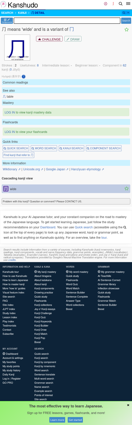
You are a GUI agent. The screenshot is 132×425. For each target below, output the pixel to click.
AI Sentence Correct (109, 280)
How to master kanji (13, 284)
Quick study (40, 296)
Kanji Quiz (40, 317)
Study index (9, 313)
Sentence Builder (75, 292)
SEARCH (7, 13)
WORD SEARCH (45, 148)
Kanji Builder (41, 325)
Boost (37, 342)
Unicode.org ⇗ (33, 169)
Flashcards (40, 300)
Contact (7, 329)
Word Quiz (72, 284)
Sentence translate (44, 374)
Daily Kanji (8, 374)
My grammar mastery (112, 271)
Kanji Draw (40, 329)
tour (104, 237)
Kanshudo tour (11, 271)
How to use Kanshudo (15, 276)
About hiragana (42, 276)
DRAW (74, 39)
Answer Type (73, 300)
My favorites (9, 362)
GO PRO (8, 382)
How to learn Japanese (15, 280)
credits (12, 260)
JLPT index (9, 309)
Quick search (84, 227)
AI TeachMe (104, 276)
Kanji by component (45, 362)
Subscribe (8, 333)
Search (126, 20)
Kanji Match (40, 333)
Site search (9, 296)
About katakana (43, 280)
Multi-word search (44, 378)
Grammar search (43, 382)
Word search (41, 370)
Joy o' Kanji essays (44, 309)
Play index (8, 321)
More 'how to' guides (14, 288)
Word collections (75, 305)
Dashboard (47, 227)
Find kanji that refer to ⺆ (18, 155)
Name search (41, 386)
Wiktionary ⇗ (12, 169)
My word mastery (78, 271)
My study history (11, 370)
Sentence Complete (77, 296)
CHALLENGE (51, 39)
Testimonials (9, 325)
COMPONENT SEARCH (105, 148)
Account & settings (13, 358)
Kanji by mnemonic (44, 366)
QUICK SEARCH (17, 148)
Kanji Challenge (43, 313)
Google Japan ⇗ (57, 169)
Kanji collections (43, 305)
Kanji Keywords (43, 321)
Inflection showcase (108, 288)
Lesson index (10, 317)
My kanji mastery (46, 271)
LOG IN (10, 112)
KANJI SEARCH (72, 148)
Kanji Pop (39, 338)
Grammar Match (107, 300)
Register (16, 378)
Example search (43, 391)
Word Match (72, 288)
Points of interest (43, 395)
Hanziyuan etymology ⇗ (87, 169)
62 (124, 65)
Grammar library (107, 284)
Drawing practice (43, 292)
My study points (11, 366)
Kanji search (41, 358)
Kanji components (44, 288)
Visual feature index (13, 292)
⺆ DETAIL (38, 13)
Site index (8, 305)
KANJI (22, 13)
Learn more (57, 420)
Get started (75, 420)
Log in (6, 378)
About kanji (40, 284)
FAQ (5, 300)
